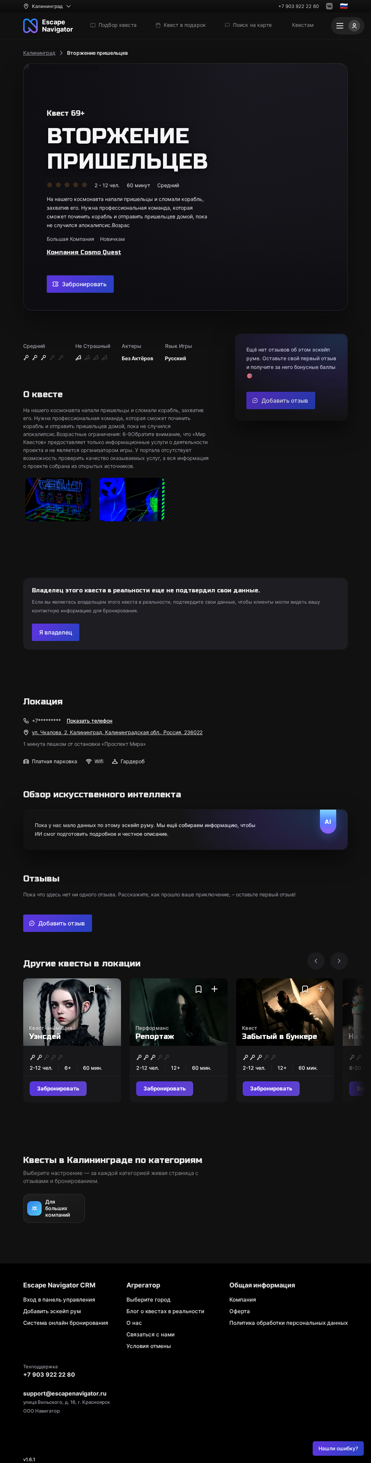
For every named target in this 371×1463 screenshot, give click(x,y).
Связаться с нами (150, 1334)
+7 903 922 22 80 (298, 6)
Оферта (239, 1311)
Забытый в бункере (279, 1036)
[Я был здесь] (108, 989)
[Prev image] (316, 961)
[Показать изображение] (58, 500)
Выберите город (148, 1299)
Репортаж (155, 1036)
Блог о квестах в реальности (165, 1311)
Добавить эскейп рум (52, 1311)
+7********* (46, 721)
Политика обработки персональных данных (288, 1322)
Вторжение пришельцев (97, 53)
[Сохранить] (92, 989)
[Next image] (339, 961)
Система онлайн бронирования (65, 1322)
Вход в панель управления (59, 1299)
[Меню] (347, 25)
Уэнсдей (45, 1036)
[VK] (329, 6)
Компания (242, 1299)
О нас (134, 1322)
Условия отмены (148, 1346)
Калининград (39, 53)
